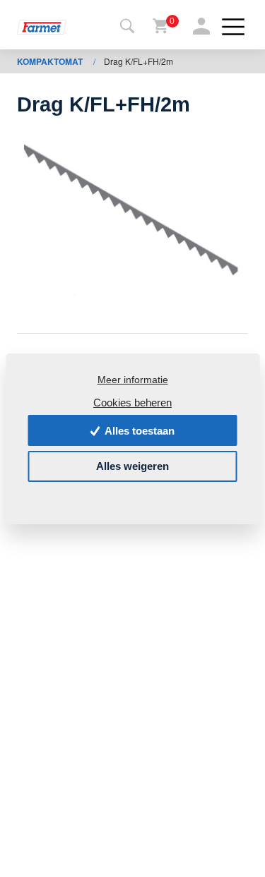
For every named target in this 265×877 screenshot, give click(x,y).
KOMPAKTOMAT (51, 61)
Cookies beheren (132, 402)
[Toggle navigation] (127, 27)
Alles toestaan (138, 431)
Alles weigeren (132, 466)
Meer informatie (133, 379)
